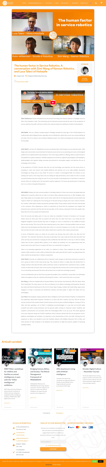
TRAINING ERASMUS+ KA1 (35, 3)
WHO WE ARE (64, 3)
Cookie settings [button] (57, 464)
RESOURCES (75, 3)
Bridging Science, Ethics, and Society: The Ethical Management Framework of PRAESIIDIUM (39, 374)
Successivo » (59, 413)
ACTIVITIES (48, 3)
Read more (49, 464)
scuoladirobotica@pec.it (22, 440)
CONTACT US (84, 3)
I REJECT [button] (101, 461)
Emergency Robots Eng (34, 76)
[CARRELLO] (101, 3)
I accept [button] (94, 461)
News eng (44, 76)
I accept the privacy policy (54, 445)
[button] (96, 3)
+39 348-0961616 (20, 432)
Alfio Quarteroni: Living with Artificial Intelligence (65, 371)
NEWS (57, 3)
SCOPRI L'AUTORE (85, 79)
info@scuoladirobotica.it (22, 438)
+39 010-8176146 (20, 435)
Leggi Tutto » (7, 403)
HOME (24, 3)
